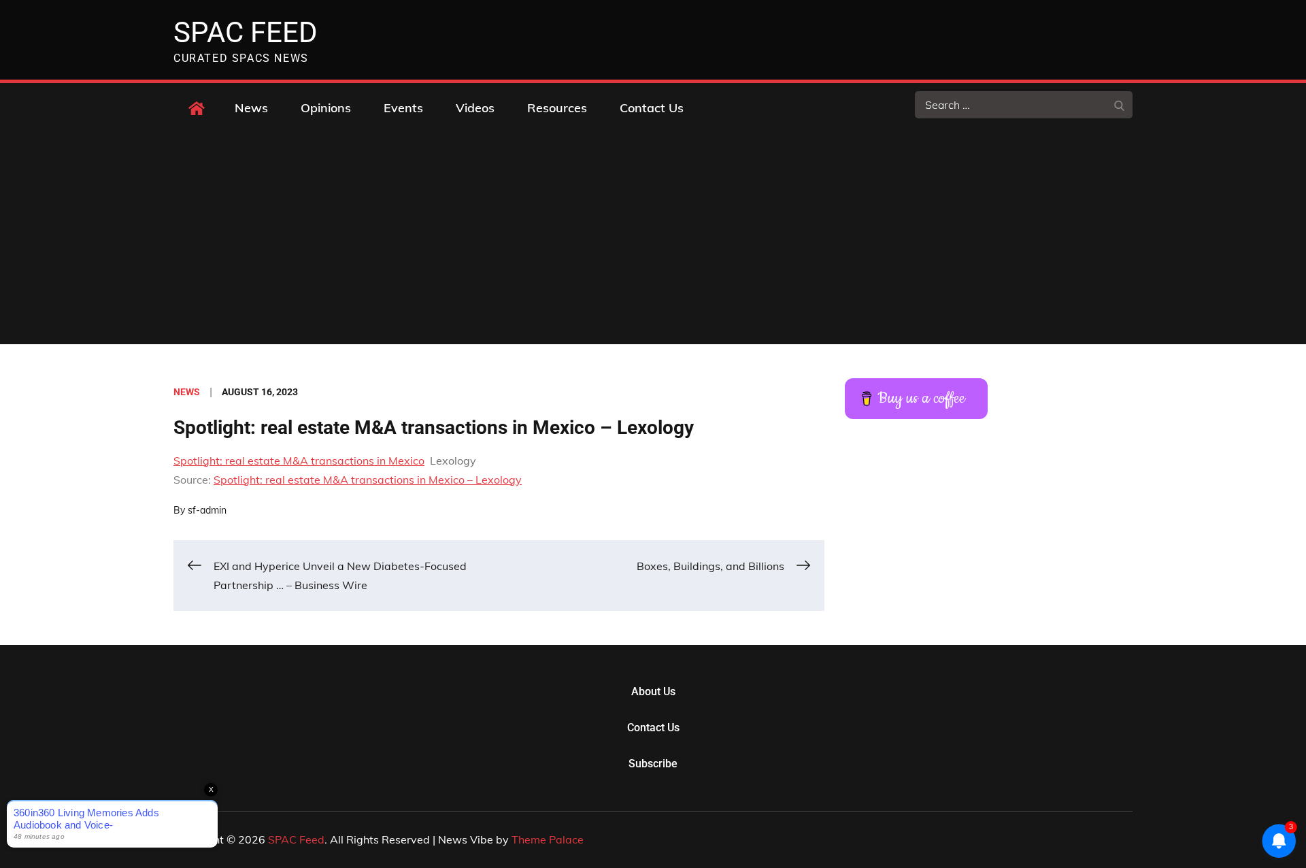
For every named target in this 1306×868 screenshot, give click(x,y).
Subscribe (653, 763)
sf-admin (207, 510)
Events (403, 108)
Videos (475, 108)
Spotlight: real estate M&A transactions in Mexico (298, 460)
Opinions (326, 108)
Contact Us (652, 108)
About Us (653, 691)
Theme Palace (548, 839)
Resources (557, 108)
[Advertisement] (653, 242)
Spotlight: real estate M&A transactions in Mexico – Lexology (368, 479)
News (251, 108)
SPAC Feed (245, 32)
